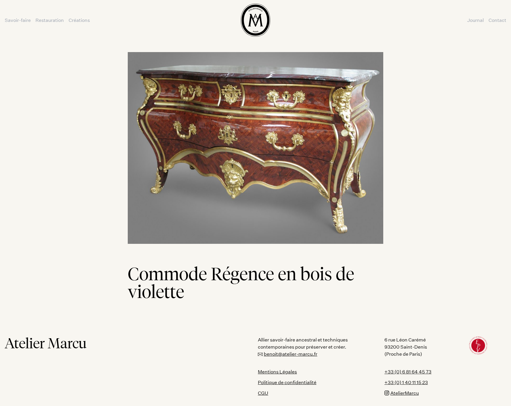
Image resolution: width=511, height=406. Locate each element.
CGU (263, 393)
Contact (497, 20)
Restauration (49, 20)
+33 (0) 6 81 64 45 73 (407, 371)
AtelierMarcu (404, 393)
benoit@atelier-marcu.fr (290, 354)
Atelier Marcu (46, 343)
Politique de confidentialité (287, 382)
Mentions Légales (277, 371)
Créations (79, 20)
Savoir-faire (18, 20)
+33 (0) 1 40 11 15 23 (406, 382)
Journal (475, 20)
